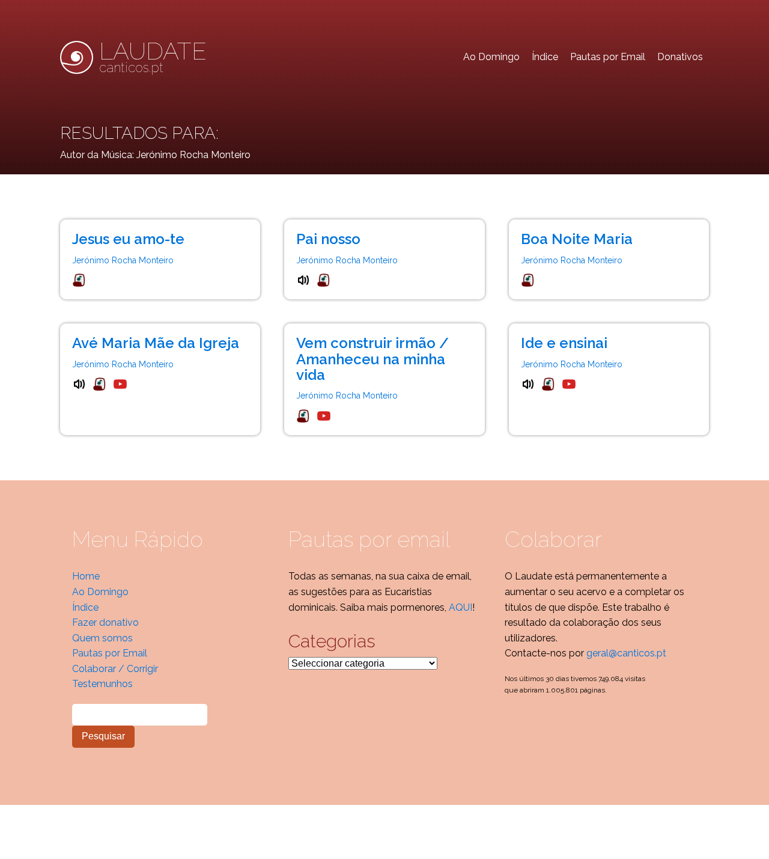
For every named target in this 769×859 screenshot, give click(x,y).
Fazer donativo (105, 622)
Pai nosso (328, 239)
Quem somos (102, 638)
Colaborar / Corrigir (115, 668)
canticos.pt (153, 57)
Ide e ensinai (564, 343)
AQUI (460, 607)
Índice (545, 57)
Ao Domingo (491, 57)
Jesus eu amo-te (128, 239)
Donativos (680, 57)
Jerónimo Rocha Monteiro (123, 260)
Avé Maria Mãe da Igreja (155, 343)
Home (86, 576)
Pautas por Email (607, 57)
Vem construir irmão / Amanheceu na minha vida (372, 359)
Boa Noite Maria (577, 239)
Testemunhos (102, 683)
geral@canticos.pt (626, 653)
